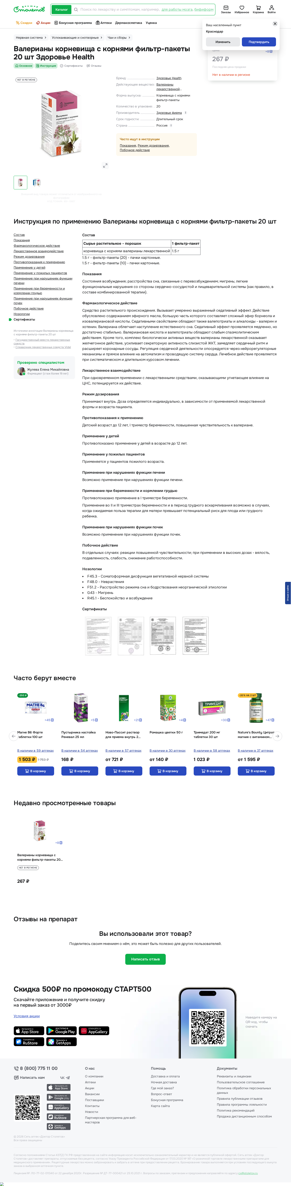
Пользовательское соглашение (241, 1082)
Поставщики (94, 1100)
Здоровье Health (168, 78)
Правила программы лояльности (242, 1104)
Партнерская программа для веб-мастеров (110, 1120)
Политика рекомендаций (235, 1110)
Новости (91, 1112)
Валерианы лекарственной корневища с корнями (173, 86)
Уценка (151, 23)
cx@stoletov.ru (248, 1173)
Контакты (92, 1106)
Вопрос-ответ (161, 1094)
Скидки (26, 23)
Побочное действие (135, 150)
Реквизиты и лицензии (234, 1076)
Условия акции (27, 1016)
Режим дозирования (153, 145)
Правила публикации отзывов (240, 1099)
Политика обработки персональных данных (244, 1090)
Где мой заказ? (162, 1088)
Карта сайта (160, 1106)
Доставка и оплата (165, 1076)
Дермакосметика (128, 23)
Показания (128, 145)
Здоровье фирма (169, 113)
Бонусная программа (75, 23)
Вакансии (92, 1094)
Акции (45, 23)
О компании (94, 1076)
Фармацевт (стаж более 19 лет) (47, 373)
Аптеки (106, 23)
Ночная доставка (164, 1082)
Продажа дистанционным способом (244, 1116)
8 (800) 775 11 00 (39, 1068)
